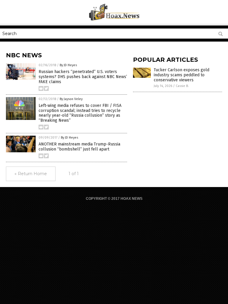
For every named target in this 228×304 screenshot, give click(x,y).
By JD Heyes (68, 65)
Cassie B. (182, 86)
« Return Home (31, 173)
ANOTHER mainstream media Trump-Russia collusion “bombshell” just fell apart (79, 147)
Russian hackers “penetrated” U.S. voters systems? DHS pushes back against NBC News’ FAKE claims (83, 76)
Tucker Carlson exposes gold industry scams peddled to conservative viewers (181, 75)
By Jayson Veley (71, 99)
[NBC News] (114, 20)
